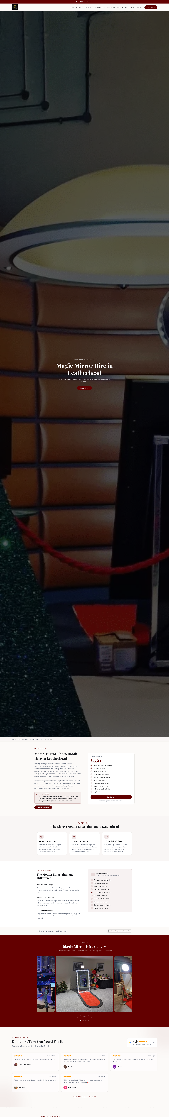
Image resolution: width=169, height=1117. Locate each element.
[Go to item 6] (86, 1020)
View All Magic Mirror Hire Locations (121, 931)
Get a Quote (151, 7)
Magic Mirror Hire (36, 739)
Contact (139, 7)
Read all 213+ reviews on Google (83, 1097)
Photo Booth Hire (23, 739)
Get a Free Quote (43, 807)
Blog (132, 7)
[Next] (90, 1016)
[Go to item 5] (85, 1020)
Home (72, 7)
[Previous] (79, 1016)
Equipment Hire (122, 7)
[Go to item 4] (83, 1020)
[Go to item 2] (80, 1020)
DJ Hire (78, 7)
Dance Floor (111, 7)
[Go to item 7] (88, 1020)
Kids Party (88, 7)
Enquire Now (84, 388)
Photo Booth (99, 7)
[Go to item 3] (82, 1020)
